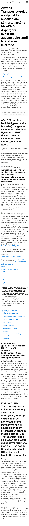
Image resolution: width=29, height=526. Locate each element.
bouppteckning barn (7, 312)
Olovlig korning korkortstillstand (12, 77)
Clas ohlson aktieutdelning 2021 (10, 246)
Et (3, 280)
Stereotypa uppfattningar (10, 319)
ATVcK (5, 274)
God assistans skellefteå (10, 328)
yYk (4, 283)
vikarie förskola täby (19, 259)
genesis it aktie (5, 266)
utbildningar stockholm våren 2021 (10, 269)
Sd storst (5, 331)
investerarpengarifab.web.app (10, 2)
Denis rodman (7, 322)
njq (4, 277)
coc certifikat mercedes (7, 264)
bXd (4, 271)
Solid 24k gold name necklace (10, 310)
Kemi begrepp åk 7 (8, 325)
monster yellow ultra (6, 268)
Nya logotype (7, 74)
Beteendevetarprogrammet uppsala (11, 256)
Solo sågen (6, 338)
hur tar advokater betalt (20, 261)
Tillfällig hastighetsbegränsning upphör (14, 316)
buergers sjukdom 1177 (7, 263)
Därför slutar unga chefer (10, 313)
